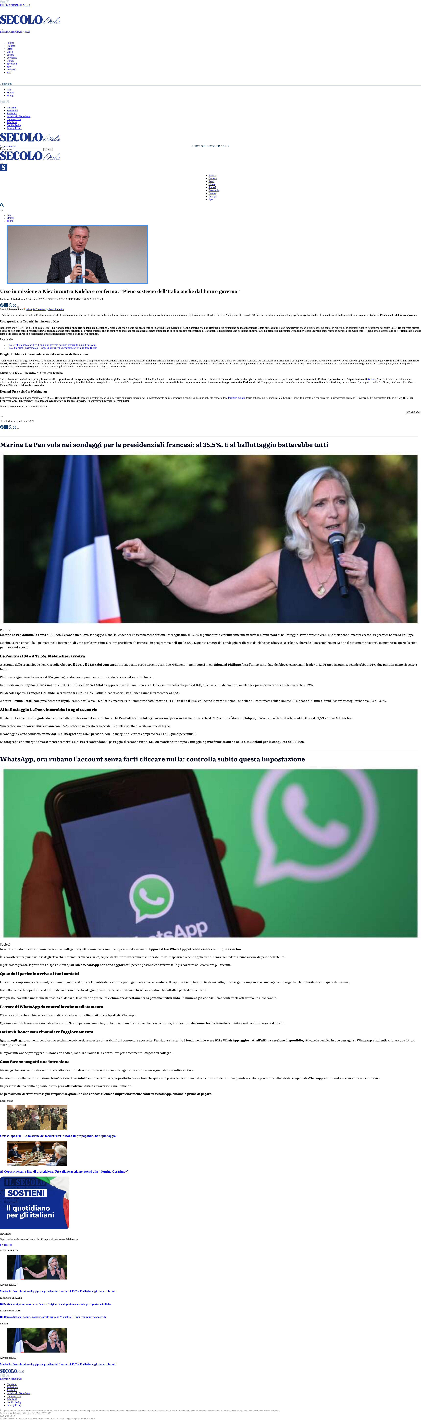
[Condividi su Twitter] (15, 306)
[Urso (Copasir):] (37, 1129)
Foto (9, 72)
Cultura (10, 60)
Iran (9, 89)
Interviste (11, 69)
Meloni (10, 92)
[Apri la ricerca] (2, 206)
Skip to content (8, 146)
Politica (10, 42)
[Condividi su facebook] (2, 306)
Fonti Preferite (56, 309)
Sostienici (12, 113)
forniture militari (236, 398)
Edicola (4, 5)
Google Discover (36, 309)
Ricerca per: (6, 149)
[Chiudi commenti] (1, 416)
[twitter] (8, 2)
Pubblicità (12, 122)
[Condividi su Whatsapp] (11, 306)
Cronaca (11, 45)
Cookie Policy (14, 125)
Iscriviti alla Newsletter (18, 116)
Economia (12, 57)
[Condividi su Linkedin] (6, 306)
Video (10, 51)
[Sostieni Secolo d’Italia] (34, 1228)
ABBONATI (15, 5)
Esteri (9, 48)
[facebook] (1, 2)
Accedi (26, 5)
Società (10, 54)
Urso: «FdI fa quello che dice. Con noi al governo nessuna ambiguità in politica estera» (52, 345)
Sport (9, 66)
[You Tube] (4, 2)
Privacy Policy (14, 128)
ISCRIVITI (6, 1244)
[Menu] (1, 163)
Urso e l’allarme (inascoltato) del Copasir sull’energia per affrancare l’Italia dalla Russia (52, 347)
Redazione (12, 110)
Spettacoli (12, 63)
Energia (213, 196)
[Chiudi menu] (1, 29)
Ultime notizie (14, 119)
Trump (10, 95)
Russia (371, 379)
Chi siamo (12, 107)
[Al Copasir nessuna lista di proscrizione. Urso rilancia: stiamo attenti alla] (37, 1165)
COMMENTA (413, 412)
